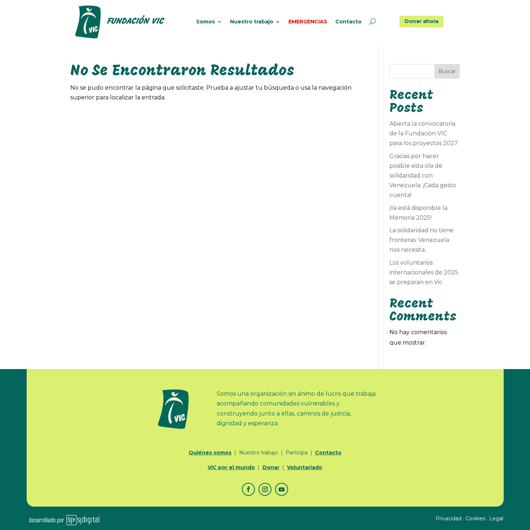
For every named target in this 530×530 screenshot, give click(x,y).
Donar (270, 467)
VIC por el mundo (231, 467)
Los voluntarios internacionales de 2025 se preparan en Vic (423, 272)
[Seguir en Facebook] (248, 489)
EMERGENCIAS (307, 22)
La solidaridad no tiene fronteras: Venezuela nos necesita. (421, 240)
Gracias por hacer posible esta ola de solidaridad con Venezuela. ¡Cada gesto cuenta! (422, 176)
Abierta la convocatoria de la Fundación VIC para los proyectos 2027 (423, 133)
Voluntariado (304, 467)
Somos (205, 22)
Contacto (348, 22)
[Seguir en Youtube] (281, 489)
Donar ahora (421, 21)
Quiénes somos (210, 452)
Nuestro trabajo (251, 22)
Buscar (447, 71)
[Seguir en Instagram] (265, 489)
